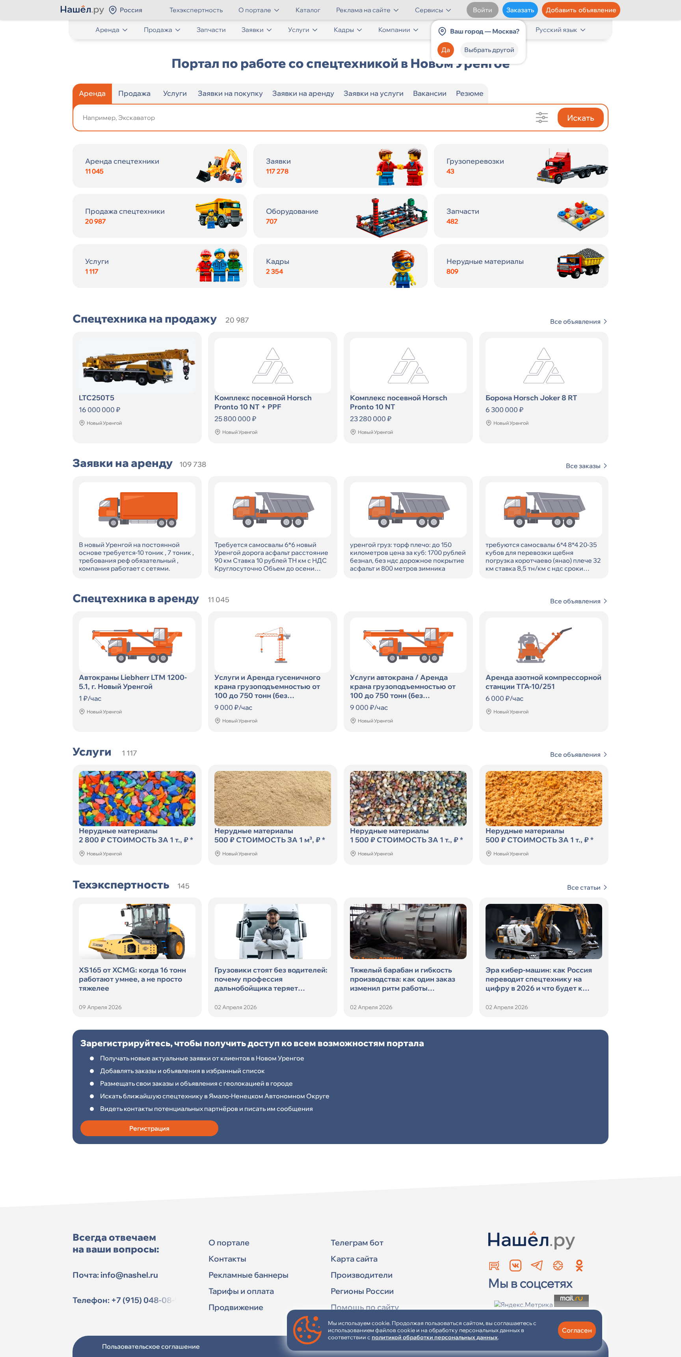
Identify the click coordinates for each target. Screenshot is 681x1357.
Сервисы (429, 10)
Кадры (344, 30)
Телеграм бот (357, 1242)
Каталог (308, 10)
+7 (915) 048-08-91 (147, 1300)
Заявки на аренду (303, 93)
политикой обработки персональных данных (435, 1337)
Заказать (520, 10)
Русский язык (556, 30)
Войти (482, 10)
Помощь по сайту (365, 1307)
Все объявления (575, 321)
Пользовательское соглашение (151, 1346)
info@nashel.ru (129, 1275)
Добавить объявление (581, 10)
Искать (580, 118)
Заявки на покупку (230, 93)
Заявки (253, 30)
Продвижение (235, 1307)
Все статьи (584, 887)
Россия (131, 10)
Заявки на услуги (374, 93)
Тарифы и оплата (241, 1291)
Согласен (577, 1330)
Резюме (470, 93)
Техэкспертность (196, 10)
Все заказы (583, 466)
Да (445, 50)
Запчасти (211, 30)
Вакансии (430, 93)
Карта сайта (354, 1259)
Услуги (298, 30)
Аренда (107, 30)
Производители (362, 1275)
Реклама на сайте (363, 10)
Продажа (158, 30)
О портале (254, 10)
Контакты (227, 1259)
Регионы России (362, 1291)
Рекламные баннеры (248, 1275)
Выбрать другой (489, 50)
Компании (394, 30)
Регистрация (149, 1128)
